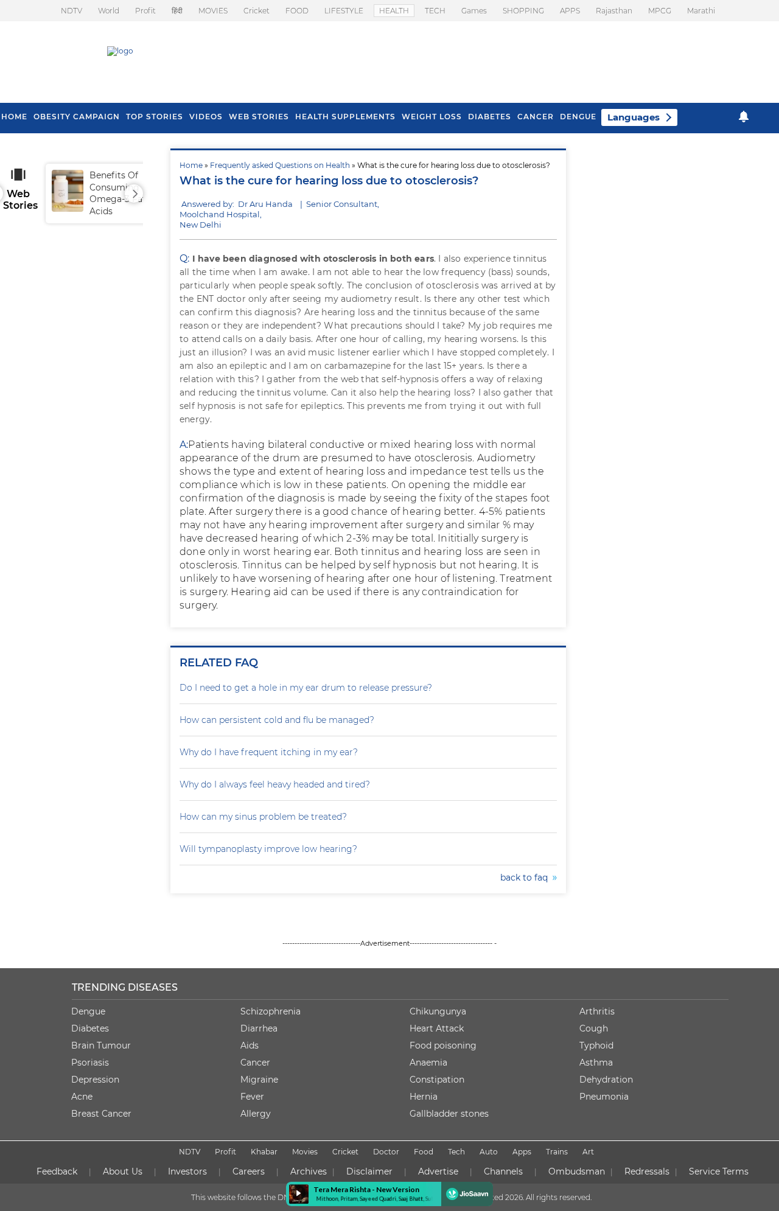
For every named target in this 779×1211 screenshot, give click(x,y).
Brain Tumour (101, 1045)
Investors (187, 1171)
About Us (122, 1171)
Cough (593, 1028)
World (108, 10)
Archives (308, 1171)
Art (588, 1151)
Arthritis (597, 1011)
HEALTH (394, 10)
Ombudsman (576, 1171)
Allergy (255, 1113)
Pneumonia (604, 1096)
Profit (145, 10)
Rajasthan (614, 10)
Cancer (535, 116)
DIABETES (489, 116)
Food (423, 1151)
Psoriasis (90, 1062)
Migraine (259, 1079)
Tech (456, 1151)
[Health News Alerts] (744, 116)
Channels (503, 1171)
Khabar (264, 1151)
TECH (435, 10)
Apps (521, 1151)
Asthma (596, 1062)
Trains (557, 1151)
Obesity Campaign (76, 116)
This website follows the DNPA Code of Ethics (272, 1197)
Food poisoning (443, 1045)
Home (191, 165)
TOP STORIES (154, 116)
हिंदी (177, 10)
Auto (489, 1151)
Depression (95, 1079)
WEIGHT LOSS (432, 116)
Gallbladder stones (449, 1113)
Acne (82, 1096)
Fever (252, 1096)
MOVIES (213, 10)
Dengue (578, 116)
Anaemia (428, 1062)
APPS (570, 10)
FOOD (297, 10)
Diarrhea (259, 1028)
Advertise (438, 1171)
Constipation (437, 1079)
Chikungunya (438, 1011)
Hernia (424, 1096)
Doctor (386, 1151)
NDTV (71, 10)
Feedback (57, 1171)
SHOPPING (523, 10)
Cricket (256, 10)
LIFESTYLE (343, 10)
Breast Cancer (101, 1113)
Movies (305, 1151)
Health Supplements (345, 116)
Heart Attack (437, 1028)
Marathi (701, 10)
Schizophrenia (270, 1011)
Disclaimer (369, 1171)
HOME (14, 116)
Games (474, 10)
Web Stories (259, 116)
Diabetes (90, 1028)
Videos (206, 116)
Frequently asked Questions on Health (280, 165)
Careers (248, 1171)
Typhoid (596, 1045)
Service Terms (719, 1171)
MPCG (659, 10)
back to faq (526, 877)
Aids (249, 1045)
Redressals (646, 1171)
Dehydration (606, 1079)
